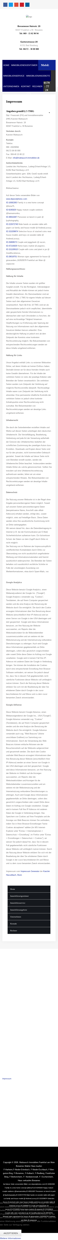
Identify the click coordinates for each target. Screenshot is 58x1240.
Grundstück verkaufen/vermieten (15, 1017)
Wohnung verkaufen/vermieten (14, 1003)
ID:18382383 (11, 202)
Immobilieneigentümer (24, 65)
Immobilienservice (13, 76)
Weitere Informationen (10, 1238)
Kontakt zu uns (8, 1088)
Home (6, 65)
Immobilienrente (8, 1046)
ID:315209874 (12, 231)
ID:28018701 (11, 256)
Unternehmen (11, 86)
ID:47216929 (11, 246)
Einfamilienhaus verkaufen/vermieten (17, 1013)
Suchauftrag (7, 1041)
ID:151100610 (12, 249)
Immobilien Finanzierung (12, 1050)
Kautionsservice (8, 1055)
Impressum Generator (30, 871)
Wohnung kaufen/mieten (12, 999)
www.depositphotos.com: (17, 199)
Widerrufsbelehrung (10, 1083)
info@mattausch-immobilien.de (26, 158)
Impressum (6, 1079)
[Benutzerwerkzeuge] (47, 112)
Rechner (37, 86)
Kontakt (26, 86)
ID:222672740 (12, 224)
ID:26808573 (11, 242)
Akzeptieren (11, 1233)
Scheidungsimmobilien (11, 1037)
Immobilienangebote (38, 76)
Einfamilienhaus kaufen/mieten (14, 1008)
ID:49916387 (11, 217)
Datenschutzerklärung (11, 1074)
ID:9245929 (11, 210)
